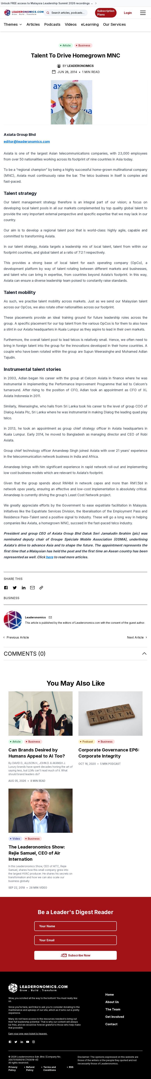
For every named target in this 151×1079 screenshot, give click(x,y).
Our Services (114, 24)
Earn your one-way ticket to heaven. (27, 1033)
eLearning (90, 24)
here (49, 557)
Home (109, 994)
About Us (112, 1002)
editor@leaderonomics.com (27, 141)
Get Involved (114, 1017)
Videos (71, 24)
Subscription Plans (105, 12)
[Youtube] (27, 1041)
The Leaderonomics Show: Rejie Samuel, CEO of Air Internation (36, 853)
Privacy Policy (12, 1068)
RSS (71, 1067)
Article (67, 45)
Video (16, 838)
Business (84, 45)
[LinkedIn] (21, 1041)
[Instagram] (33, 1041)
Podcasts (52, 24)
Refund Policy (30, 1068)
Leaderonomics (80, 66)
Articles (33, 24)
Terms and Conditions (49, 1068)
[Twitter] (15, 1041)
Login (128, 13)
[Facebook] (9, 1041)
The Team (112, 1009)
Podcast (87, 741)
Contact (111, 1024)
